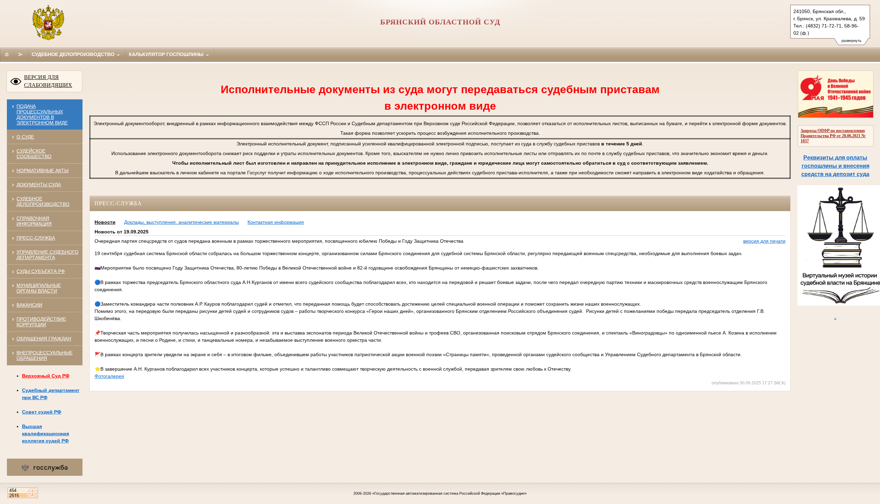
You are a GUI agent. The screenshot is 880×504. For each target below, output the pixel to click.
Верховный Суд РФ (45, 376)
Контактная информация (276, 222)
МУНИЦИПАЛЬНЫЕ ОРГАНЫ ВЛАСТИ (38, 288)
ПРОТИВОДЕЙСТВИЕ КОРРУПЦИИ (41, 321)
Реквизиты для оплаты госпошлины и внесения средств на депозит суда (835, 166)
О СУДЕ (25, 137)
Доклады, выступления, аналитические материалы (181, 222)
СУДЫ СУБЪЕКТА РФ (40, 271)
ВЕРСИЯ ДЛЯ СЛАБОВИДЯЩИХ (48, 81)
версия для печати (764, 241)
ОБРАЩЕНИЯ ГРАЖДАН (43, 338)
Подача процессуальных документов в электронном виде (42, 114)
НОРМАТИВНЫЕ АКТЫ (42, 170)
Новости (105, 222)
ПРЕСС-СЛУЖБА (35, 238)
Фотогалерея (109, 376)
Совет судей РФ (41, 412)
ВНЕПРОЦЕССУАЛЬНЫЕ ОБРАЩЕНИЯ (44, 355)
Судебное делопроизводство (74, 54)
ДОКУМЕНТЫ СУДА (38, 184)
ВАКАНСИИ (29, 305)
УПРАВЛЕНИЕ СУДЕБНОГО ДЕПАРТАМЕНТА (47, 254)
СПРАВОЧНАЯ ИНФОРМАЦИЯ (34, 221)
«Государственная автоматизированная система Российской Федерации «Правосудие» (449, 493)
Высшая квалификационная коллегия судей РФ (45, 433)
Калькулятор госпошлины (167, 54)
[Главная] (7, 54)
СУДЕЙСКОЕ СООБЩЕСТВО (34, 153)
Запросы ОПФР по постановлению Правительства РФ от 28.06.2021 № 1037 (833, 135)
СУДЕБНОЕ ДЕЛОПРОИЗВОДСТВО (42, 201)
